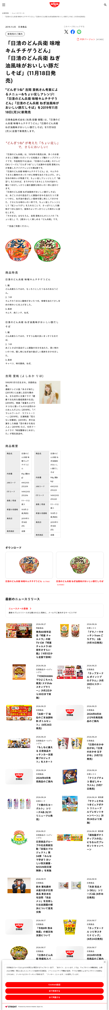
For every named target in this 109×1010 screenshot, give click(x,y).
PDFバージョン (92, 39)
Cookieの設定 (54, 985)
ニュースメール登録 (18, 608)
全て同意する (54, 997)
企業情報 (5, 13)
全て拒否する (54, 991)
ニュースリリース (18, 13)
